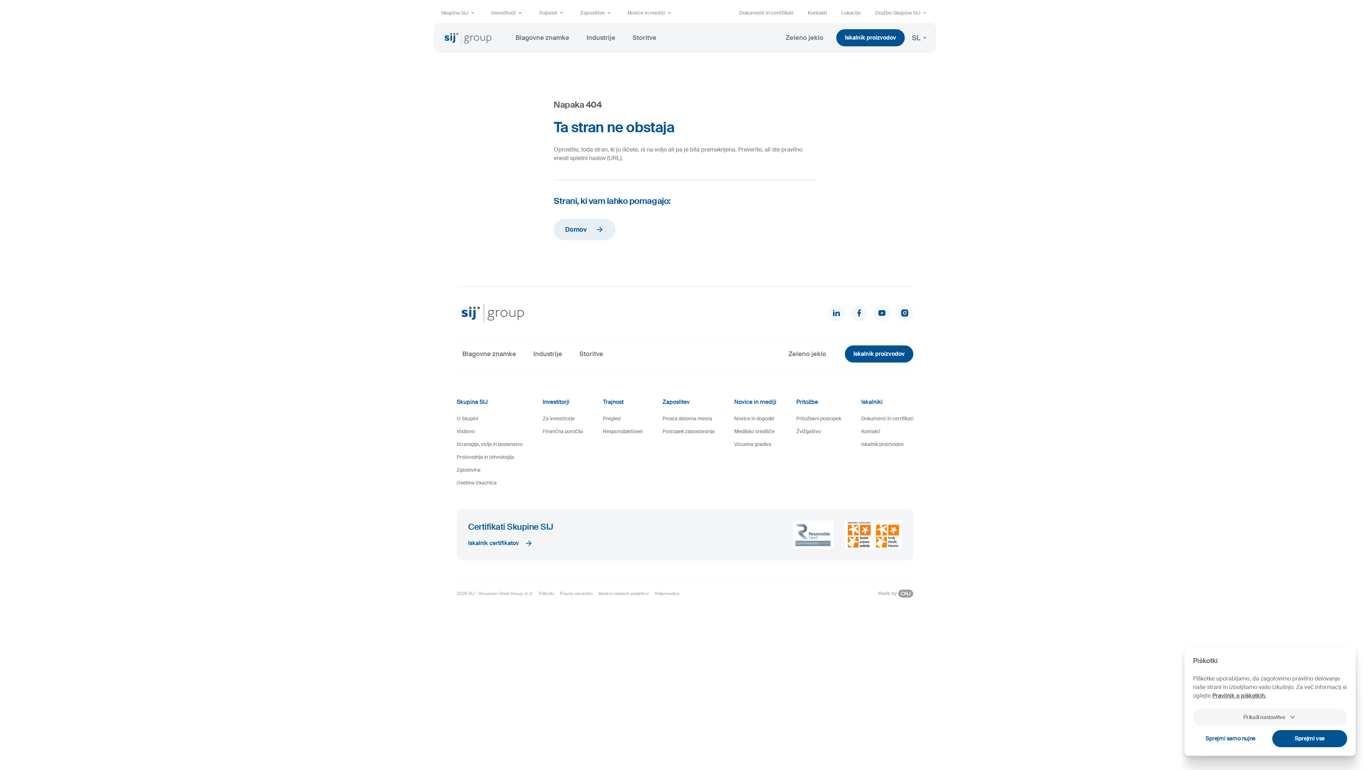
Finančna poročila (563, 431)
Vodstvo (466, 431)
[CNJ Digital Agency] (895, 593)
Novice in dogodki (754, 418)
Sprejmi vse (1310, 738)
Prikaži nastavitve (1264, 717)
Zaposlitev (592, 13)
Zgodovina (469, 470)
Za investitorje (559, 418)
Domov (576, 229)
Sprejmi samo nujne (1230, 738)
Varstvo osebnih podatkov (623, 593)
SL (916, 37)
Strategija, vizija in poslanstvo (490, 444)
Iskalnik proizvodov (870, 37)
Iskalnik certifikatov (493, 543)
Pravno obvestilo (576, 593)
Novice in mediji (646, 13)
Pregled (611, 418)
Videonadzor (667, 593)
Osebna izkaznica (477, 482)
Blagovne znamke (542, 38)
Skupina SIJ (454, 13)
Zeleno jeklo (804, 38)
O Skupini (467, 418)
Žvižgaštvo (808, 431)
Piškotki (546, 593)
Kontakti (817, 13)
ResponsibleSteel (623, 431)
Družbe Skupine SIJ (897, 13)
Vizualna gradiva (752, 444)
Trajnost (548, 13)
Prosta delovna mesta (687, 418)
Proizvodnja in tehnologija (485, 457)
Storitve (644, 38)
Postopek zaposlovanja (689, 431)
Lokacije (851, 13)
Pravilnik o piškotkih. (1239, 695)
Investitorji (503, 13)
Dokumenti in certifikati (766, 13)
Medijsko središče (754, 431)
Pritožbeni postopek (818, 418)
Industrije (601, 38)
